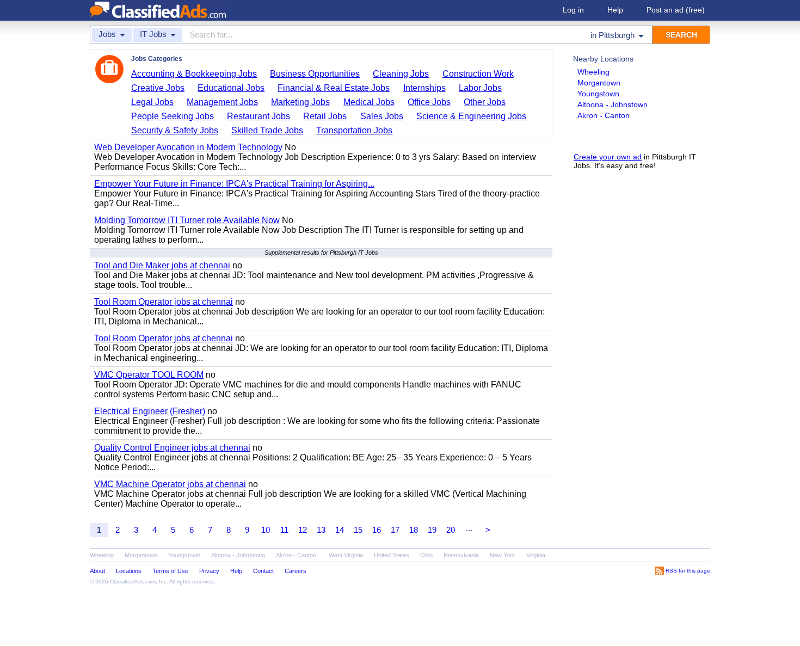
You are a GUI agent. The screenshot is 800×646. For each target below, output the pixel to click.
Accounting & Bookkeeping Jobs (194, 73)
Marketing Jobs (300, 102)
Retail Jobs (325, 116)
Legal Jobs (152, 102)
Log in (573, 9)
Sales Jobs (381, 116)
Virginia (535, 555)
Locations (128, 571)
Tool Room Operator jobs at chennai (163, 301)
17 (395, 529)
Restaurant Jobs (258, 116)
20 (450, 529)
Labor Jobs (480, 88)
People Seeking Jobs (172, 116)
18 (413, 529)
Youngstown (598, 93)
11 (284, 529)
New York (502, 555)
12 (302, 529)
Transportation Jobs (354, 130)
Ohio (426, 555)
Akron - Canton (603, 115)
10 (265, 529)
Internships (424, 88)
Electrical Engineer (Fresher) (149, 411)
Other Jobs (485, 102)
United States (391, 555)
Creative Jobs (157, 88)
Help (615, 9)
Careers (295, 571)
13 (321, 529)
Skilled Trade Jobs (267, 130)
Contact (263, 571)
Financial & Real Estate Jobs (334, 88)
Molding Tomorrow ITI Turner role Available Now (187, 220)
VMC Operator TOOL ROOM (149, 374)
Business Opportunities (315, 73)
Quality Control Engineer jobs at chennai (172, 447)
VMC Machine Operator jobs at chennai (170, 484)
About (97, 571)
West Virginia (346, 555)
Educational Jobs (231, 88)
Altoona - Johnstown (612, 104)
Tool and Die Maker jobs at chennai (162, 265)
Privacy (209, 571)
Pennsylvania (461, 555)
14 (339, 529)
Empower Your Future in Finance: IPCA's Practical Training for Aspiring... (234, 183)
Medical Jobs (369, 102)
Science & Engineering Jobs (471, 116)
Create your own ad (608, 156)
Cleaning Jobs (401, 73)
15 (358, 529)
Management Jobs (222, 102)
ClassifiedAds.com (133, 582)
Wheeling (593, 71)
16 (376, 529)
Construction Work (478, 73)
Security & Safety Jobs (174, 130)
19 (432, 529)
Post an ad (676, 9)
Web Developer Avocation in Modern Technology (188, 147)
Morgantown (598, 82)
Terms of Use (170, 571)
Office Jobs (429, 102)
